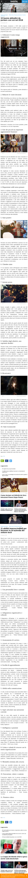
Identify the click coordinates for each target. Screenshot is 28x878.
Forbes (4, 817)
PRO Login (24, 1)
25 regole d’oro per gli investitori (8, 468)
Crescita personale (18, 526)
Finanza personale (18, 14)
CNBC (4, 456)
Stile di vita (11, 14)
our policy (13, 876)
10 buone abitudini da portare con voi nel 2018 (11, 837)
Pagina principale (4, 14)
